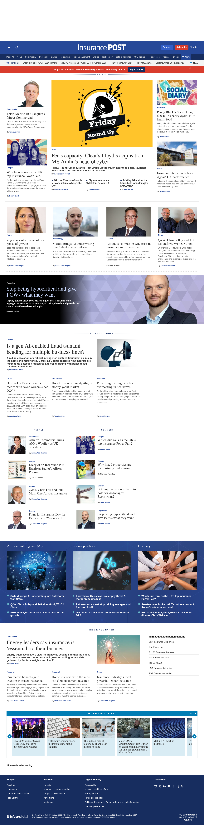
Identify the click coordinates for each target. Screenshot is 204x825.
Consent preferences (94, 806)
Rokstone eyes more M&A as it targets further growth (37, 614)
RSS (182, 786)
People (10, 167)
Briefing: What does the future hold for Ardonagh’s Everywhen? (134, 183)
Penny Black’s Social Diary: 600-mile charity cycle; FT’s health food (176, 115)
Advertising (49, 798)
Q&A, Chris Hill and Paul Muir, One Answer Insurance (48, 491)
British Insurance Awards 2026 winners (40, 63)
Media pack (49, 802)
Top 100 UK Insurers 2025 (121, 63)
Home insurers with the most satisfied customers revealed (71, 678)
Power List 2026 (99, 63)
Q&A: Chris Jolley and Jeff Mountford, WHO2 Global (176, 242)
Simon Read (14, 663)
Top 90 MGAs (155, 662)
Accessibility (90, 785)
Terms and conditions (94, 798)
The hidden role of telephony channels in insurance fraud (95, 743)
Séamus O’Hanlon (61, 190)
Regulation (65, 57)
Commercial (30, 57)
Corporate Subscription (54, 793)
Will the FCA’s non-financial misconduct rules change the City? (67, 183)
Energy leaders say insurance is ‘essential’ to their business (41, 645)
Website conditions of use (97, 789)
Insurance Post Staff (62, 174)
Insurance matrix (102, 630)
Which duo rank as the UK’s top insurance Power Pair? (26, 174)
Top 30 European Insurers (161, 652)
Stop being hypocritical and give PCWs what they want (42, 291)
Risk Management (81, 57)
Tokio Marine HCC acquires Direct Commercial (26, 115)
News (19, 57)
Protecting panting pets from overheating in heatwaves (116, 385)
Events (176, 57)
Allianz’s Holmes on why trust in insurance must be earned (128, 245)
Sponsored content (102, 713)
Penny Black (14, 196)
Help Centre (12, 798)
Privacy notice (91, 793)
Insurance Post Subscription (57, 789)
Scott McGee (128, 190)
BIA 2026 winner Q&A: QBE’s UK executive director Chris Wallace (166, 614)
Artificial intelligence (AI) (25, 546)
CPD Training (140, 57)
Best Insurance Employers (161, 641)
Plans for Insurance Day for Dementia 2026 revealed (47, 516)
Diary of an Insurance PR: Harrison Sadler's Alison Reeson (46, 468)
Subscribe (182, 47)
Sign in (193, 47)
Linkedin (164, 786)
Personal (43, 57)
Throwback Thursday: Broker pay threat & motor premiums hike (101, 597)
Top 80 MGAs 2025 (144, 63)
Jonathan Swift (15, 416)
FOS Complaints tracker (160, 673)
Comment (107, 430)
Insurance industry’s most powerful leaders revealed (114, 678)
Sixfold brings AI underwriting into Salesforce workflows (73, 245)
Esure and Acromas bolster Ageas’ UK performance (175, 175)
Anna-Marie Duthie (16, 701)
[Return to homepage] (102, 49)
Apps (177, 786)
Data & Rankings (123, 57)
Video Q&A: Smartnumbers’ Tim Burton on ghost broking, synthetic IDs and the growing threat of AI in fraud (133, 746)
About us (11, 785)
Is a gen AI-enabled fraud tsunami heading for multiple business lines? (46, 348)
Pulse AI (10, 57)
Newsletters (168, 786)
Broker (96, 57)
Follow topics (155, 786)
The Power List (156, 647)
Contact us (12, 789)
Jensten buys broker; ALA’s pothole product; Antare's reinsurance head (168, 606)
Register (167, 47)
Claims (54, 57)
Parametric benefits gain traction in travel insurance (25, 678)
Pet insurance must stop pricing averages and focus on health (103, 606)
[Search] (17, 47)
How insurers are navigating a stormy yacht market (72, 385)
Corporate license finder (18, 793)
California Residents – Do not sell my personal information (112, 802)
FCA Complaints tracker (160, 668)
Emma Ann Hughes (17, 265)
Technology (107, 57)
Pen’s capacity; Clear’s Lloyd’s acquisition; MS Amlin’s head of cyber (97, 158)
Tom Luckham (94, 190)
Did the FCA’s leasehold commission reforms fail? (102, 614)
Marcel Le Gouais (16, 370)
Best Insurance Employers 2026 (170, 63)
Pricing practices (84, 546)
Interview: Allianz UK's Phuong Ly (74, 63)
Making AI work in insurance (163, 742)
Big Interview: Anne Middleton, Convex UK (97, 182)
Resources (155, 57)
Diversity (144, 546)
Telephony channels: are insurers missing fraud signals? (61, 743)
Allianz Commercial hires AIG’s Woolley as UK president (46, 443)
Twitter (160, 786)
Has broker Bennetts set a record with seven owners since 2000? (27, 386)
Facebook (173, 786)
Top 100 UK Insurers (159, 657)
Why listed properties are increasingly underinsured (115, 466)
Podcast (166, 57)
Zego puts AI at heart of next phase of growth (26, 242)
